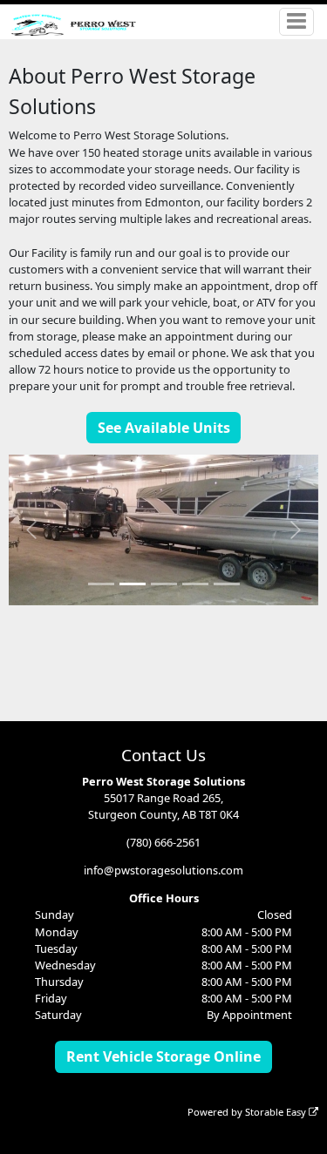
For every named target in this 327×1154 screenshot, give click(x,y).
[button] (32, 529)
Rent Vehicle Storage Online (163, 1056)
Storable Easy (277, 1111)
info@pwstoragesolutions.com (163, 870)
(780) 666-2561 (163, 842)
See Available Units (164, 427)
